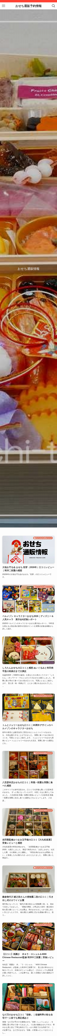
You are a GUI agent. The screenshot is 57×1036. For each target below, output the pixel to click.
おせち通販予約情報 (28, 5)
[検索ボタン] (53, 5)
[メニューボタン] (3, 5)
